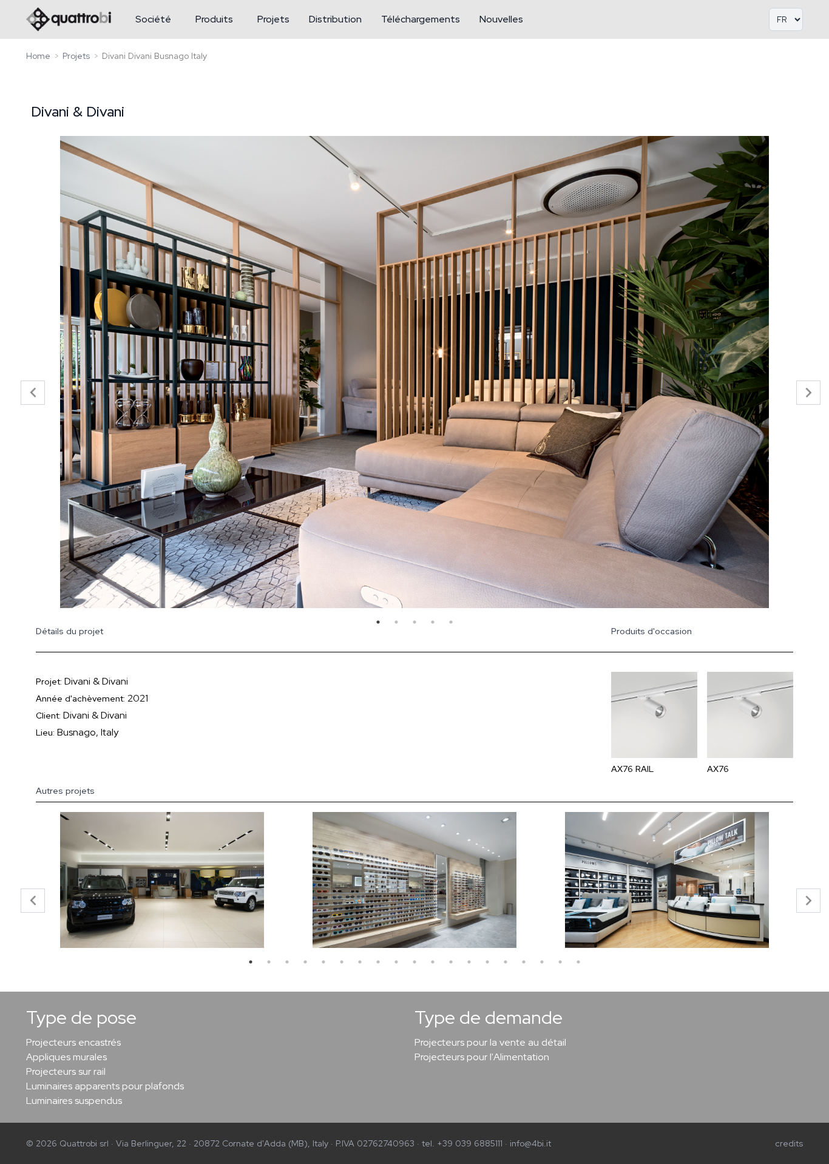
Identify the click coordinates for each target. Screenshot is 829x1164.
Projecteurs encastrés (73, 1042)
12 (451, 962)
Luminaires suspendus (74, 1100)
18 (560, 962)
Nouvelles (501, 19)
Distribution (335, 19)
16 (524, 962)
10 (414, 962)
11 (433, 962)
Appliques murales (66, 1057)
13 (469, 962)
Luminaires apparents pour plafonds (105, 1086)
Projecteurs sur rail (66, 1071)
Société (153, 19)
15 (505, 962)
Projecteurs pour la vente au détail (490, 1042)
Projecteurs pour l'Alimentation (481, 1057)
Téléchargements (420, 19)
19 (578, 962)
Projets (273, 19)
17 (542, 962)
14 (487, 962)
